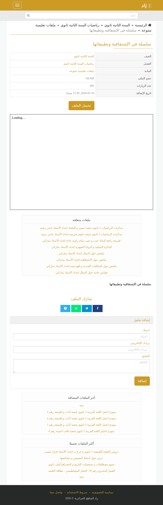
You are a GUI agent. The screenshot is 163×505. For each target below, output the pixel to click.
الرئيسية (141, 25)
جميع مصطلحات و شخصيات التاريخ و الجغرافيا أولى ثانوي (81, 464)
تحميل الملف (81, 105)
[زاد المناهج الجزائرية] (145, 5)
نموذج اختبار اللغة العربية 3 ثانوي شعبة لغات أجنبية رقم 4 (81, 431)
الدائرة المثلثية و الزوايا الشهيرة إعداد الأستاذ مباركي (81, 247)
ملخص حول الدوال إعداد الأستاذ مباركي (81, 253)
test (81, 405)
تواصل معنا (56, 492)
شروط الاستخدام (77, 492)
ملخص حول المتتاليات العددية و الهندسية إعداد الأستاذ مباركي (81, 266)
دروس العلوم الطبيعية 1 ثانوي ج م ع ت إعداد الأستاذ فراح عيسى (81, 451)
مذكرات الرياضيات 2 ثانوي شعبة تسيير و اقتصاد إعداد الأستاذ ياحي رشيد (81, 227)
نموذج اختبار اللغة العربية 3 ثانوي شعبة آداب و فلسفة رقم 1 (81, 424)
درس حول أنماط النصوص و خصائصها (81, 458)
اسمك (146, 330)
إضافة (142, 381)
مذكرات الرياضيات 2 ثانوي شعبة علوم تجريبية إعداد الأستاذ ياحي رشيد (81, 234)
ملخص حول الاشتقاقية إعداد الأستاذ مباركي (81, 259)
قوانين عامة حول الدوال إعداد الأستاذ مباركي (81, 272)
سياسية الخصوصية (102, 492)
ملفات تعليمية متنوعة (81, 71)
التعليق (146, 356)
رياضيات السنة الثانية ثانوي (80, 25)
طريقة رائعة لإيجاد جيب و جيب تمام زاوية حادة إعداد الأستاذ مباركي (81, 240)
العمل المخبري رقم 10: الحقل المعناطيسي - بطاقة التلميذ (81, 470)
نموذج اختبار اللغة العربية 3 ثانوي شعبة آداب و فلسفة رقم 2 (81, 418)
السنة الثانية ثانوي (117, 25)
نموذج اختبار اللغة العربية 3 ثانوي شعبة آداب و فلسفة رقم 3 (81, 412)
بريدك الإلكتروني (140, 343)
